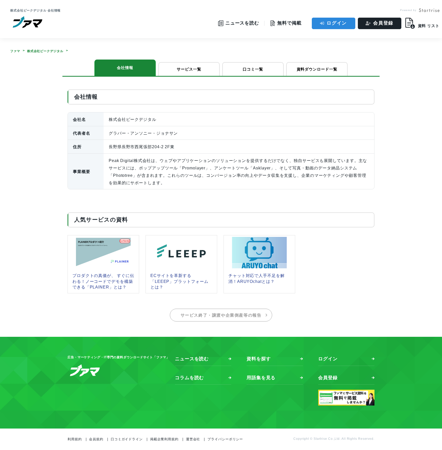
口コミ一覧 (253, 69)
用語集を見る (261, 377)
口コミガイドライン (127, 439)
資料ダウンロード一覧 (317, 69)
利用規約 (75, 439)
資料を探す (259, 358)
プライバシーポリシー (225, 439)
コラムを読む (189, 377)
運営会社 (193, 439)
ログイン (337, 23)
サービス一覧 (189, 69)
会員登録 (383, 23)
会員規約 (96, 439)
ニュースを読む (192, 358)
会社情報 (125, 67)
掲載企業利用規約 (164, 439)
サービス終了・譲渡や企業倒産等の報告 (221, 315)
